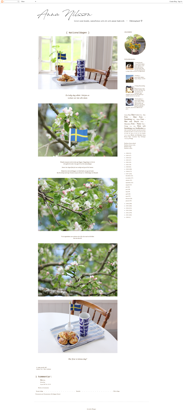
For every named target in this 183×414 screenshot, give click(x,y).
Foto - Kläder (136, 119)
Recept (126, 136)
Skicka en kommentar (43, 387)
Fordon (137, 115)
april (127, 194)
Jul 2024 (135, 133)
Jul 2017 (131, 131)
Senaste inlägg (39, 391)
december (128, 175)
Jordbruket (48, 369)
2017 (127, 173)
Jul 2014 (139, 130)
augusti (128, 184)
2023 (127, 160)
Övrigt (131, 138)
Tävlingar (143, 136)
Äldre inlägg (116, 391)
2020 (127, 166)
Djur (133, 115)
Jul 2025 (140, 133)
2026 (127, 153)
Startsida (78, 391)
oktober (128, 180)
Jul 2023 (131, 133)
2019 (127, 169)
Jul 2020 (144, 131)
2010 (127, 217)
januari (127, 200)
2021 (127, 164)
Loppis (128, 135)
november (128, 178)
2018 (127, 171)
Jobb (133, 128)
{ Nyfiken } (137, 75)
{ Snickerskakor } (138, 99)
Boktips (126, 115)
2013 (127, 210)
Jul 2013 (134, 130)
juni (127, 189)
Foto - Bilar (143, 115)
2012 (127, 212)
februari (128, 198)
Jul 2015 (143, 130)
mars (127, 196)
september (128, 182)
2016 (127, 203)
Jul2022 (144, 133)
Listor (125, 135)
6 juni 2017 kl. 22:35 (45, 384)
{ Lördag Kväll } (138, 62)
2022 (127, 162)
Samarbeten (134, 136)
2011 (127, 215)
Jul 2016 (126, 131)
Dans (129, 115)
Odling (144, 135)
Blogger (94, 409)
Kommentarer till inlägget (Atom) (52, 394)
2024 (127, 157)
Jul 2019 (139, 131)
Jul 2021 (126, 133)
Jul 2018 (135, 131)
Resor (129, 136)
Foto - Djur (130, 117)
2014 (127, 208)
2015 (127, 205)
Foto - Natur (43, 369)
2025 (127, 155)
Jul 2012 (129, 130)
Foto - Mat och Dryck (135, 120)
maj (127, 191)
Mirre (41, 380)
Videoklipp (126, 138)
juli (127, 187)
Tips (139, 136)
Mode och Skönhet (136, 135)
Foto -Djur (133, 126)
